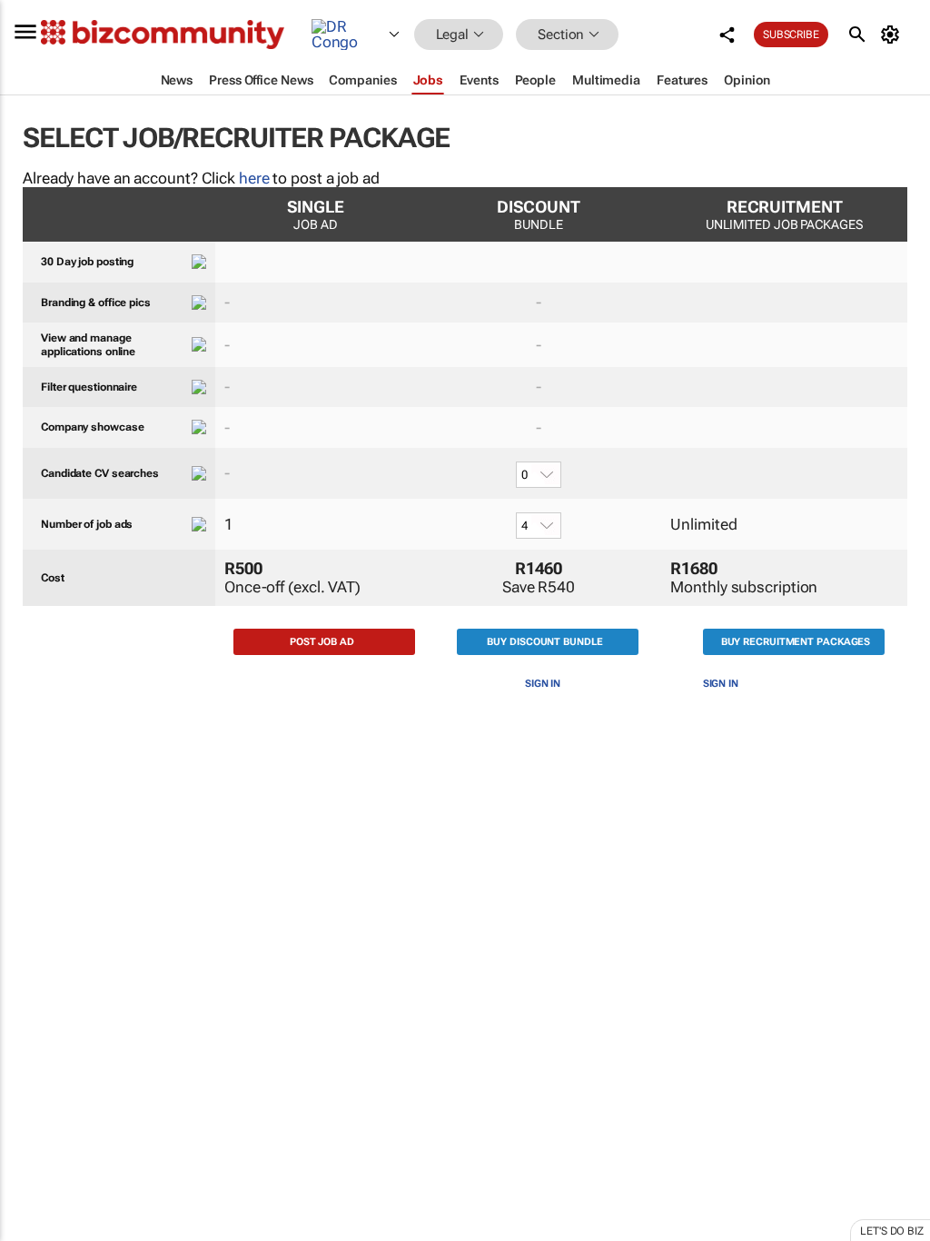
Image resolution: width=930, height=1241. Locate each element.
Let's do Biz (892, 1231)
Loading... (34, 868)
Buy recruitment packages (796, 642)
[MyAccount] (893, 34)
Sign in (542, 684)
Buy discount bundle (544, 642)
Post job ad (322, 642)
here (254, 178)
